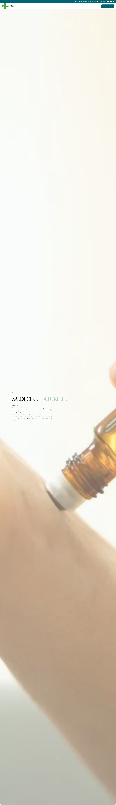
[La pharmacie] (67, 6)
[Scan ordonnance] (107, 6)
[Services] (86, 6)
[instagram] (111, 2)
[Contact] (95, 6)
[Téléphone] (113, 2)
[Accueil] (8, 6)
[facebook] (108, 2)
